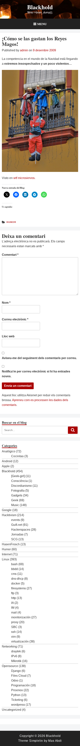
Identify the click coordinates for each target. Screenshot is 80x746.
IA (12, 602)
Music (15, 505)
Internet (7, 554)
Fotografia (18, 490)
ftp (12, 593)
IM (12, 607)
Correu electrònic (15, 319)
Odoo (14, 680)
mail (14, 612)
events (15, 519)
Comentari (10, 254)
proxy (14, 622)
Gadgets (16, 495)
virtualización (20, 641)
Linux (5, 559)
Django (16, 670)
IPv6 (14, 656)
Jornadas (17, 534)
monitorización (21, 617)
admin (24, 50)
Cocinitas (17, 456)
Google (7, 510)
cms (14, 573)
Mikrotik (16, 661)
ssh (13, 631)
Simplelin (36, 740)
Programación (20, 685)
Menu (42, 23)
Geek (14, 500)
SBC (14, 627)
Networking (9, 646)
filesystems (18, 588)
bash (14, 564)
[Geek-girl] (18, 476)
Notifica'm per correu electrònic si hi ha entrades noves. (36, 374)
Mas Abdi (55, 740)
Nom (6, 302)
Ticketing (17, 699)
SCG (14, 539)
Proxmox (17, 690)
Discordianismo (21, 485)
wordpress (18, 704)
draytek (16, 651)
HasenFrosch (11, 544)
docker (15, 583)
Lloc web (8, 336)
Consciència (19, 480)
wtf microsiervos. (24, 178)
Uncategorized (11, 709)
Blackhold (40, 7)
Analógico (8, 451)
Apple (6, 466)
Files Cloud (18, 675)
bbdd (14, 569)
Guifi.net (16, 524)
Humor (11, 222)
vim (13, 636)
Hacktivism (9, 515)
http (13, 598)
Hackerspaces (20, 529)
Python (15, 695)
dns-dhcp (17, 578)
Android (7, 461)
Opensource (10, 666)
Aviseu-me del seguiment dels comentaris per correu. (39, 358)
